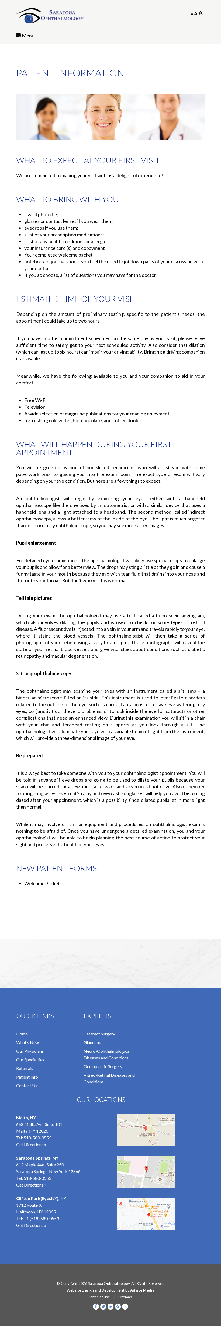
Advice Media (142, 1290)
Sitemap (125, 1296)
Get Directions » (31, 1144)
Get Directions (29, 1225)
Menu (27, 36)
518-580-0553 (37, 1137)
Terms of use (99, 1296)
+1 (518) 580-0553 (41, 1218)
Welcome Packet (42, 883)
